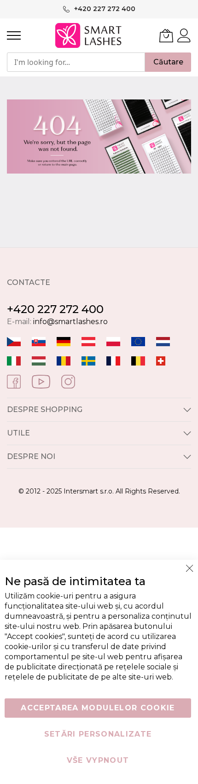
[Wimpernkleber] (63, 341)
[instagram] (68, 381)
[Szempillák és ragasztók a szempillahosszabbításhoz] (39, 360)
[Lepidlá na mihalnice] (39, 341)
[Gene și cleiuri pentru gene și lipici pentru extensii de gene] (63, 360)
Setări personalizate (98, 734)
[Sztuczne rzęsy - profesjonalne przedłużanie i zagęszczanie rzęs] (113, 341)
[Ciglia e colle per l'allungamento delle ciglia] (14, 360)
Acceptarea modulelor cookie (98, 707)
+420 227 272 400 (55, 309)
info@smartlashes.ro (70, 321)
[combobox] (76, 62)
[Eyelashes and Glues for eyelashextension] (138, 341)
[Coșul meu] (166, 35)
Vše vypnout (98, 760)
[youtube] (41, 381)
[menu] (14, 35)
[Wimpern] (88, 341)
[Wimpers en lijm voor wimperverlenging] (163, 341)
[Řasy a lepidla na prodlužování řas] (14, 341)
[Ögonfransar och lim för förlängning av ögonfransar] (88, 360)
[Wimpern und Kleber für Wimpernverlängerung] (160, 360)
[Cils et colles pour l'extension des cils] (113, 360)
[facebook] (14, 381)
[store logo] (89, 35)
